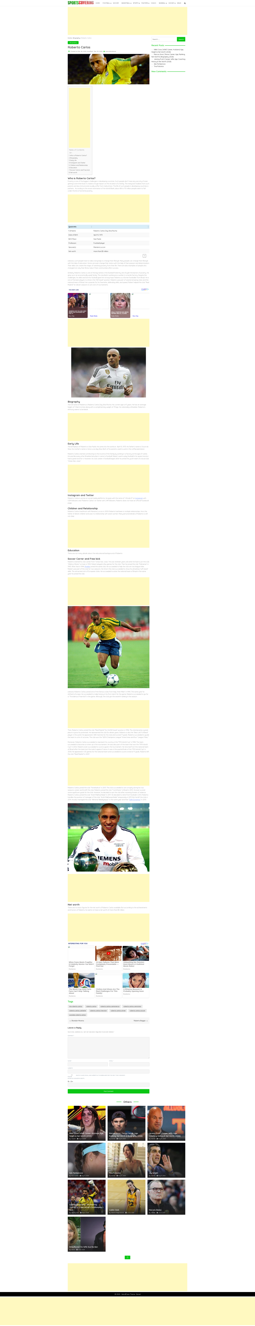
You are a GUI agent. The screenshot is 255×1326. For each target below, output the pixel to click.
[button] (91, 227)
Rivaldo (87, 567)
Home (98, 3)
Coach (153, 3)
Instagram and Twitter (77, 163)
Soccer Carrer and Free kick (80, 170)
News (179, 3)
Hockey (171, 3)
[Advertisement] (127, 21)
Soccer (116, 3)
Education (73, 168)
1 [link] (144, 256)
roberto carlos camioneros (109, 1006)
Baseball (162, 3)
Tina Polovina (159, 66)
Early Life (73, 160)
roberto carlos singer (118, 1010)
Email (111, 1061)
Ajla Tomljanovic (160, 64)
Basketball (126, 3)
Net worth (73, 172)
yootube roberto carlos (77, 1015)
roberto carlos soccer (137, 1010)
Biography (76, 38)
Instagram (139, 498)
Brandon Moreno (78, 1021)
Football (106, 3)
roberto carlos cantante (77, 1010)
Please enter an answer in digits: (76, 1077)
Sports (135, 3)
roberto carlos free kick (98, 1010)
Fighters (144, 3)
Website (70, 1068)
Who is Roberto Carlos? (78, 155)
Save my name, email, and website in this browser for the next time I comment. (100, 1075)
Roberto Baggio (140, 1021)
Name (70, 1061)
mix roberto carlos (75, 1006)
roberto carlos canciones (132, 1006)
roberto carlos (91, 1006)
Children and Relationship (79, 165)
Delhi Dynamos (134, 800)
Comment (71, 1035)
